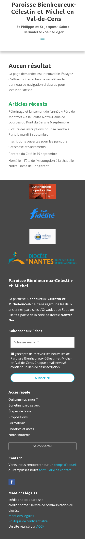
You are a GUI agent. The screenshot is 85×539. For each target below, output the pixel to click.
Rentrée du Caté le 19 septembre (32, 154)
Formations (17, 422)
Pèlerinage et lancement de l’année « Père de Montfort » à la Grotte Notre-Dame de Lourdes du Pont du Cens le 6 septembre (41, 116)
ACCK (40, 526)
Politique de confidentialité (28, 521)
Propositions (18, 417)
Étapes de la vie (19, 411)
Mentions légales (21, 516)
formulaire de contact (55, 470)
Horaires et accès (21, 428)
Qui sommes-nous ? (23, 399)
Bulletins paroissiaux (24, 405)
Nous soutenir (19, 434)
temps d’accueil (65, 465)
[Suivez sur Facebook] (11, 482)
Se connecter (42, 446)
